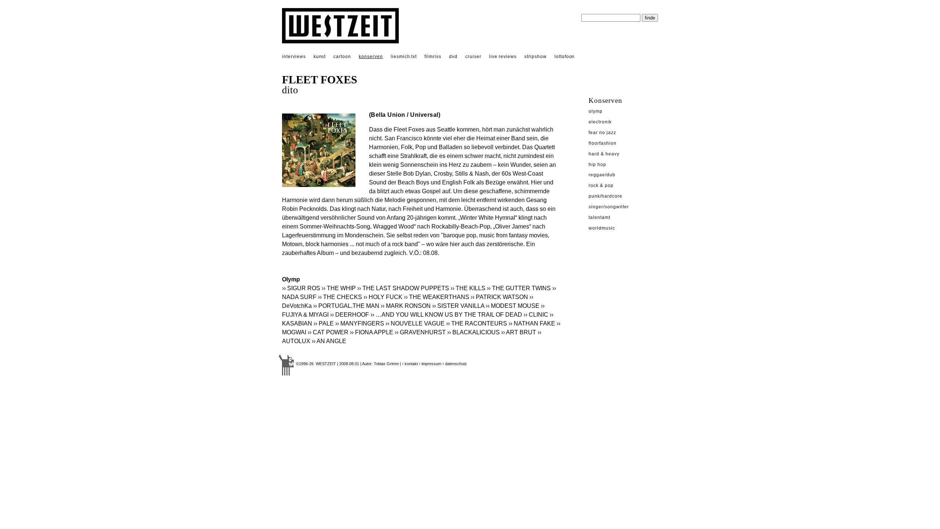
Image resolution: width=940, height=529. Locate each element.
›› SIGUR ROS (301, 288)
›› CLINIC (536, 315)
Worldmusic (602, 228)
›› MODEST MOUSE (512, 306)
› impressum (430, 363)
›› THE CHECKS (340, 297)
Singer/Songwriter (609, 207)
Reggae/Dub (602, 175)
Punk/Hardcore (605, 196)
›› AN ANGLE (329, 341)
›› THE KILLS (468, 288)
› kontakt (410, 363)
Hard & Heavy (604, 154)
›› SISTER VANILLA (458, 306)
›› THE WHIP (339, 288)
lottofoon (564, 56)
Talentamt (599, 217)
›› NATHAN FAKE (532, 323)
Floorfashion (603, 143)
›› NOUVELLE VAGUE (415, 323)
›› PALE (324, 323)
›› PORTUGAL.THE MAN (346, 306)
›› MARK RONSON (406, 306)
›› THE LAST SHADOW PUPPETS (403, 288)
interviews (294, 56)
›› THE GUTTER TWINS (519, 288)
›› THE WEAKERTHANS (436, 297)
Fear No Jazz (602, 132)
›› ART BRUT (518, 332)
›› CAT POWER (328, 332)
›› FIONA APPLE (371, 332)
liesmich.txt (404, 56)
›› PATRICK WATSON (499, 297)
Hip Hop (597, 164)
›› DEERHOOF (349, 315)
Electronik (600, 122)
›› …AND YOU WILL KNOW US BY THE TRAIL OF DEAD (446, 315)
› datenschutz (454, 363)
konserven (371, 56)
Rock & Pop (601, 185)
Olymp (596, 111)
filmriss (432, 56)
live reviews (503, 56)
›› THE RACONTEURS (476, 323)
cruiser (473, 56)
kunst (320, 56)
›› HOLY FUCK (383, 297)
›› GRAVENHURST (420, 332)
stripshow (535, 56)
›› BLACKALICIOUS (473, 332)
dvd (453, 56)
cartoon (342, 56)
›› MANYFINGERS (359, 323)
